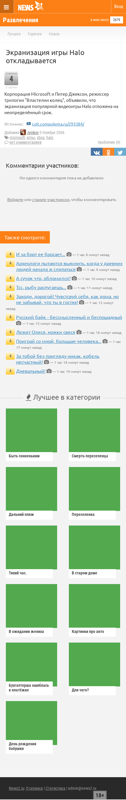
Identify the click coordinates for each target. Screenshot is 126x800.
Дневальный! (30, 371)
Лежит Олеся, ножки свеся (45, 332)
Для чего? (80, 690)
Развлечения (20, 20)
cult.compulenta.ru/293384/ (58, 123)
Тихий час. (18, 573)
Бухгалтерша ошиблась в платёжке (29, 687)
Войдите (15, 199)
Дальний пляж (21, 514)
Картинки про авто (88, 631)
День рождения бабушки (22, 746)
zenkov (33, 132)
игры (31, 137)
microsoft (17, 137)
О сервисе (34, 788)
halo (49, 137)
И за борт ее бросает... (40, 254)
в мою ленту (100, 20)
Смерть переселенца (90, 456)
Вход (118, 6)
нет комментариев (25, 142)
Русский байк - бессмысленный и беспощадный (69, 317)
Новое (54, 34)
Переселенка (83, 514)
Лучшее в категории (65, 397)
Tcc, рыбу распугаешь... (41, 287)
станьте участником (50, 199)
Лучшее (14, 34)
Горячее (35, 34)
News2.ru (16, 788)
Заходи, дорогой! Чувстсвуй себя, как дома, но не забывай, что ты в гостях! (67, 299)
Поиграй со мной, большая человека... (58, 341)
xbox (41, 137)
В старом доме (84, 573)
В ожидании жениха (26, 631)
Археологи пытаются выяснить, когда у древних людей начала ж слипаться (69, 266)
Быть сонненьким (24, 456)
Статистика (55, 788)
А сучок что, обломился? (43, 278)
